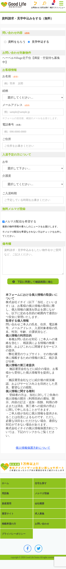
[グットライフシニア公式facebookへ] (27, 548)
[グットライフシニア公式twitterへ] (38, 548)
